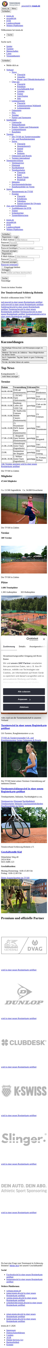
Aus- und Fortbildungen (16, 206)
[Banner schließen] (44, 639)
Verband (9, 70)
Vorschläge (5, 281)
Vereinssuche (21, 313)
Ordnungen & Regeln (32, 740)
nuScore (22, 304)
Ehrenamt (16, 165)
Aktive (20, 151)
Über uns (15, 82)
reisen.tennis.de (21, 1315)
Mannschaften (12, 51)
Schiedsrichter (18, 213)
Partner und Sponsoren (21, 117)
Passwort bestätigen (9, 248)
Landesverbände (13, 23)
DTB (8, 21)
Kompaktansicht (8, 374)
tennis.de (10, 16)
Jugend (20, 148)
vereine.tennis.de (21, 1299)
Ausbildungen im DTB (21, 208)
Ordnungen (16, 110)
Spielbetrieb (11, 120)
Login (16, 237)
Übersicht (21, 74)
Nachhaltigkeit (18, 168)
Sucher (5, 278)
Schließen (6, 11)
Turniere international (21, 158)
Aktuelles (21, 77)
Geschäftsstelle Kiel (25, 89)
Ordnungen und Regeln (22, 156)
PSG (14, 113)
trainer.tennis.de (21, 1294)
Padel (19, 175)
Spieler (9, 46)
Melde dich (14, 1265)
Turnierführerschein (20, 215)
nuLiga (21, 302)
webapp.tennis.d (13, 1291)
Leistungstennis (18, 101)
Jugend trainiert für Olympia (29, 203)
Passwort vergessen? (9, 264)
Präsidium (21, 86)
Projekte (15, 194)
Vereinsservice (18, 163)
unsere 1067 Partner (21, 663)
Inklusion (16, 182)
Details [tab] (22, 646)
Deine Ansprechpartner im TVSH (15, 878)
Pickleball (21, 179)
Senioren (21, 153)
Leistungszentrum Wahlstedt (29, 105)
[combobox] (19, 272)
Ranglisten (16, 132)
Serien (14, 141)
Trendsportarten (18, 170)
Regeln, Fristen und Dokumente (25, 127)
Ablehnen (24, 707)
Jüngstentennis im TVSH (22, 191)
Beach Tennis (23, 177)
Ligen (8, 53)
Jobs (19, 98)
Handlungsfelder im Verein (23, 187)
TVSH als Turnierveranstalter (13, 738)
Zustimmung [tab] (9, 646)
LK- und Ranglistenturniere (23, 139)
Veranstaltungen (13, 56)
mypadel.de (11, 18)
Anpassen (22, 699)
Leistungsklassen (19, 129)
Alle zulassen (24, 691)
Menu (14, 9)
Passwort (5, 242)
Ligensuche (16, 122)
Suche (9, 35)
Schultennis (22, 199)
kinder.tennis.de (21, 1320)
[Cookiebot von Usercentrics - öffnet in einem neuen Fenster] (28, 639)
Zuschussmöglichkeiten (21, 184)
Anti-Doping (22, 96)
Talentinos (21, 201)
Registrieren (6, 237)
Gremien (20, 91)
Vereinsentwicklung (14, 160)
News (14, 72)
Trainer (20, 94)
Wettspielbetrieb (18, 125)
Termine (15, 115)
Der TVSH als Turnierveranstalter (26, 137)
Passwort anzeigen (9, 245)
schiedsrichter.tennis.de (24, 1304)
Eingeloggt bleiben (12, 267)
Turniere (9, 49)
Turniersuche (18, 310)
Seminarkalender (23, 315)
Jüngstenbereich (24, 146)
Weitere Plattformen (14, 25)
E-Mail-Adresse (7, 240)
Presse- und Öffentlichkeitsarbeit (30, 79)
